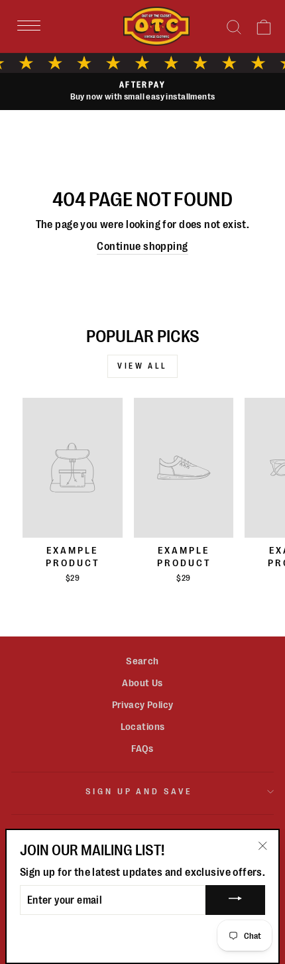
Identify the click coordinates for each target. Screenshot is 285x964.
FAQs (142, 748)
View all (142, 366)
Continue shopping (142, 246)
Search (142, 661)
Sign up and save (140, 791)
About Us (142, 683)
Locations (143, 727)
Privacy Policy (143, 705)
